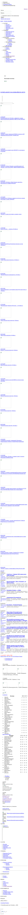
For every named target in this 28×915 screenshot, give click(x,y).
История (8, 24)
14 (5, 798)
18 (10, 798)
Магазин (8, 58)
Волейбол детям (9, 60)
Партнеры (8, 26)
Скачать (7, 54)
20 (4, 799)
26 (3, 800)
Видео (7, 53)
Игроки (10, 39)
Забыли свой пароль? (5, 18)
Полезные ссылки (10, 61)
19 (3, 799)
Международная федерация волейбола (15, 813)
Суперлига (5, 694)
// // (2, 911)
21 (5, 799)
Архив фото (8, 52)
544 (11, 656)
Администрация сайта (11, 59)
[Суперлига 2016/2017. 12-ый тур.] (4, 785)
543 (9, 656)
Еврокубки (8, 33)
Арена (7, 29)
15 (6, 798)
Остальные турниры (10, 36)
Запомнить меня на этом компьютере (10, 15)
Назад (5, 656)
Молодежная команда (8, 867)
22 (6, 799)
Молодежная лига (10, 35)
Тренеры (10, 40)
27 (4, 800)
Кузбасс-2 (8, 49)
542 (7, 656)
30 (5, 796)
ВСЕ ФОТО (7, 801)
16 (8, 798)
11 (8, 797)
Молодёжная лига (6, 734)
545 (13, 656)
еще (3, 822)
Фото (7, 51)
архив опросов (6, 808)
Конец (20, 656)
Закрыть (25, 8)
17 (9, 798)
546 (15, 656)
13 (4, 798)
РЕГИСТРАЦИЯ (8, 21)
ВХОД (2, 21)
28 (3, 796)
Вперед (17, 656)
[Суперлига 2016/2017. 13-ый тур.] (10, 789)
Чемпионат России (10, 31)
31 (9, 800)
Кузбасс (7, 47)
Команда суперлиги (7, 862)
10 (6, 797)
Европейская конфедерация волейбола (15, 816)
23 (8, 799)
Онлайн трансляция (10, 56)
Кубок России (9, 32)
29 (4, 796)
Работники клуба (9, 28)
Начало (2, 656)
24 (9, 799)
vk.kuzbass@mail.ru (7, 4)
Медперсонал (9, 45)
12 (3, 798)
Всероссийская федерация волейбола (15, 820)
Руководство (8, 25)
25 (10, 799)
